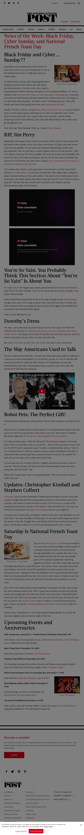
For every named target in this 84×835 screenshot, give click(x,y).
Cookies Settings (20, 831)
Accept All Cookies (36, 831)
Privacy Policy (48, 826)
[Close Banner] (81, 825)
